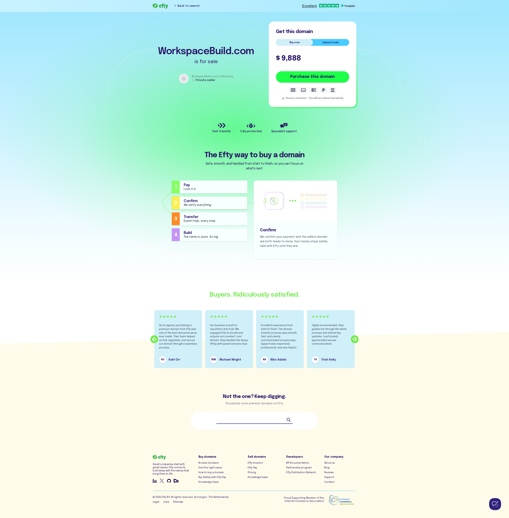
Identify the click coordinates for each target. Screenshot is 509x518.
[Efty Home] (160, 6)
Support (329, 477)
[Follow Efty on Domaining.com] (176, 481)
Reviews (329, 472)
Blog (327, 468)
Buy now (294, 42)
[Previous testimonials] (154, 339)
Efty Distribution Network (301, 472)
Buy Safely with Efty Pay (212, 477)
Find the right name (210, 468)
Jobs (166, 502)
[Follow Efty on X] (162, 481)
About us (329, 463)
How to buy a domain (211, 472)
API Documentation (297, 463)
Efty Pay (252, 468)
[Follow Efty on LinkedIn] (155, 481)
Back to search (189, 6)
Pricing (252, 472)
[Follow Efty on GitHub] (169, 481)
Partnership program (299, 468)
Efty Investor (255, 463)
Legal (156, 502)
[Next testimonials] (355, 339)
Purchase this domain (312, 77)
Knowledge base (208, 482)
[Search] (288, 419)
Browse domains (208, 463)
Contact (329, 482)
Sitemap (178, 502)
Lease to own (330, 42)
